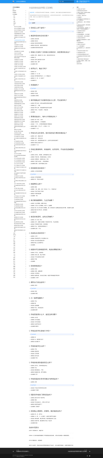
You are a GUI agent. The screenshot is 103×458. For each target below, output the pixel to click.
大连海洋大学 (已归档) (18, 63)
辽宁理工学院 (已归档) (18, 188)
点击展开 (33, 22)
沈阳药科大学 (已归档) (18, 123)
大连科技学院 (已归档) (18, 81)
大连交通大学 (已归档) (18, 44)
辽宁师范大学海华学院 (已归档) (19, 178)
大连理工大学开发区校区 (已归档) (20, 72)
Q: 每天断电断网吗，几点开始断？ (83, 34)
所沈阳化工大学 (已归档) (19, 89)
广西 (14, 256)
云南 (14, 264)
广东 (14, 254)
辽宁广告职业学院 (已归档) (19, 183)
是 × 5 (35, 31)
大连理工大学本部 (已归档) (19, 74)
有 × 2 (35, 174)
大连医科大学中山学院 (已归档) (19, 49)
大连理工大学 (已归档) (18, 64)
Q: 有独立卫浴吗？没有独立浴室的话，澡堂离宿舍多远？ (83, 13)
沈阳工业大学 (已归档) (18, 107)
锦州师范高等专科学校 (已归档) (19, 219)
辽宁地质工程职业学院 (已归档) (19, 148)
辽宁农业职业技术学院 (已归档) (19, 145)
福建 (14, 243)
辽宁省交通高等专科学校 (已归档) (20, 194)
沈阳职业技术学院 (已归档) (19, 119)
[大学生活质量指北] (13, 1)
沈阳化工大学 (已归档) (18, 95)
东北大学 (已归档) (17, 26)
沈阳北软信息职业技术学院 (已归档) (20, 98)
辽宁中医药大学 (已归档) (19, 136)
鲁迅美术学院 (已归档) (18, 225)
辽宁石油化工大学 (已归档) (19, 196)
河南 (14, 249)
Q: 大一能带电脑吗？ (81, 46)
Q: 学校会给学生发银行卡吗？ (82, 50)
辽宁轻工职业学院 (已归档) (19, 210)
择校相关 (14, 10)
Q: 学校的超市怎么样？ (81, 52)
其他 (14, 277)
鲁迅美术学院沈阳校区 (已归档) (19, 231)
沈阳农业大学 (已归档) (18, 93)
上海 (14, 236)
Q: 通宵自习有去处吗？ (81, 44)
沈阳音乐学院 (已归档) (18, 124)
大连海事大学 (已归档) (18, 61)
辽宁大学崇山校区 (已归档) (19, 158)
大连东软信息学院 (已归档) (19, 40)
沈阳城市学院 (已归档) (18, 101)
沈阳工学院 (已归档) (18, 108)
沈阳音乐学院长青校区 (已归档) (19, 127)
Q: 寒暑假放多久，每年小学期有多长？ (83, 22)
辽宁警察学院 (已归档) (18, 204)
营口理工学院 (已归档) (18, 131)
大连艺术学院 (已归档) (18, 85)
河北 (14, 19)
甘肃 (14, 270)
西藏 (14, 266)
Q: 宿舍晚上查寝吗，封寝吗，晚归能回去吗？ (83, 61)
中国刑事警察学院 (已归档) (19, 33)
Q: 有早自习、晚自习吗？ (82, 15)
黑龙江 (14, 234)
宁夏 (14, 273)
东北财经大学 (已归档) (18, 31)
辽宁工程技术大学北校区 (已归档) (20, 168)
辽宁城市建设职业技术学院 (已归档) (20, 151)
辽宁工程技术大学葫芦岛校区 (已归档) (20, 174)
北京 (14, 16)
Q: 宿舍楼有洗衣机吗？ (81, 30)
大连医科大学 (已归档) (18, 46)
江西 (14, 245)
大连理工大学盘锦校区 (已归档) (19, 77)
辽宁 (14, 24)
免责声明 (32, 12)
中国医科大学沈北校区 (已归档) (19, 38)
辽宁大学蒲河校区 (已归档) (19, 160)
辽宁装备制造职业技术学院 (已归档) (20, 202)
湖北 (14, 250)
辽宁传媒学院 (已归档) (18, 141)
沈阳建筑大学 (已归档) (18, 114)
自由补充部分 (79, 63)
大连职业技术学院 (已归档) (19, 83)
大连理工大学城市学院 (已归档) (19, 69)
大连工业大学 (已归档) (18, 54)
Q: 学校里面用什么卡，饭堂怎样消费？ (83, 48)
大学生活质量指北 (16, 7)
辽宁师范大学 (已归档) (18, 176)
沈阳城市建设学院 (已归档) (19, 103)
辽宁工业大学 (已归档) (18, 163)
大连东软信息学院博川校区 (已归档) (20, 42)
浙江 (14, 240)
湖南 (14, 252)
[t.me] (90, 456)
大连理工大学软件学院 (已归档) (19, 79)
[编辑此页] (73, 8)
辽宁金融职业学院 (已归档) (19, 212)
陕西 (14, 268)
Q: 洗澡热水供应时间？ (81, 37)
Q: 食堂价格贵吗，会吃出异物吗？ (83, 36)
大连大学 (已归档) (17, 53)
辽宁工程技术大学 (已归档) (19, 165)
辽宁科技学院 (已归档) (18, 199)
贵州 (14, 263)
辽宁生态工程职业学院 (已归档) (19, 191)
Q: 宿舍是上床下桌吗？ (81, 9)
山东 (14, 247)
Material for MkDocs (20, 456)
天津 (14, 17)
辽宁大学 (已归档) (17, 153)
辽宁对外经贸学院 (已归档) (19, 161)
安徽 (14, 241)
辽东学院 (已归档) (17, 133)
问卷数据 (14, 12)
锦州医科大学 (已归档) (18, 217)
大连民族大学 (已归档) (18, 59)
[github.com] (87, 456)
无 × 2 (35, 88)
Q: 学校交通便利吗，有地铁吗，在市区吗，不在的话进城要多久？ (83, 28)
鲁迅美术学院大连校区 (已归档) (19, 228)
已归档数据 (15, 14)
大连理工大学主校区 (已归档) (20, 66)
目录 (77, 7)
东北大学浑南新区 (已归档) (19, 28)
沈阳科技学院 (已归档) (18, 117)
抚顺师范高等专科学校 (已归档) (19, 91)
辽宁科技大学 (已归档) (18, 197)
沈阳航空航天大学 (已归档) (19, 121)
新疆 (14, 275)
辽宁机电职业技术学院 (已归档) (19, 186)
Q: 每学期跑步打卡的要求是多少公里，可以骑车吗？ (83, 19)
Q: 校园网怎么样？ (80, 32)
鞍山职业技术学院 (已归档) (19, 223)
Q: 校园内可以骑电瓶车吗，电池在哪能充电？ (83, 40)
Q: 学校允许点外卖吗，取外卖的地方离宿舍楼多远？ (83, 25)
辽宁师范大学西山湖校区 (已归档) (20, 181)
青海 (14, 271)
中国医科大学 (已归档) (18, 35)
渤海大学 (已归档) (17, 129)
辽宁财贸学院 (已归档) (18, 206)
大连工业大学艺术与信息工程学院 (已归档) (20, 57)
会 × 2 (35, 334)
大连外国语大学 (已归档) (19, 51)
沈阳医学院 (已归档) (18, 100)
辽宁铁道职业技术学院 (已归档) (19, 215)
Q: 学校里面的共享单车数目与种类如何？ (83, 57)
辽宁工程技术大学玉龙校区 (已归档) (20, 171)
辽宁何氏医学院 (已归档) (19, 143)
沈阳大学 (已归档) (17, 105)
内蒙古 (14, 23)
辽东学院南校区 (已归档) (19, 134)
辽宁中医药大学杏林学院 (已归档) (20, 139)
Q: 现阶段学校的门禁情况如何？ (83, 59)
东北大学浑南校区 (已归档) (19, 30)
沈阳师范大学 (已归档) (18, 112)
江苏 (14, 238)
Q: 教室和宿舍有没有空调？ (82, 10)
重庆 (14, 259)
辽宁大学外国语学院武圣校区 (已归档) (20, 156)
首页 (13, 9)
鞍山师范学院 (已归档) (18, 221)
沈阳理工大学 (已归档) (18, 116)
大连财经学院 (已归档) (18, 87)
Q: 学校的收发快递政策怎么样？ (83, 54)
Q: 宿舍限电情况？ (80, 42)
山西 (14, 21)
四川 (14, 261)
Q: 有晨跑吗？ (79, 17)
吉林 (14, 233)
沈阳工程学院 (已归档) (18, 110)
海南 (14, 257)
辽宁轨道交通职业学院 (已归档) (19, 208)
